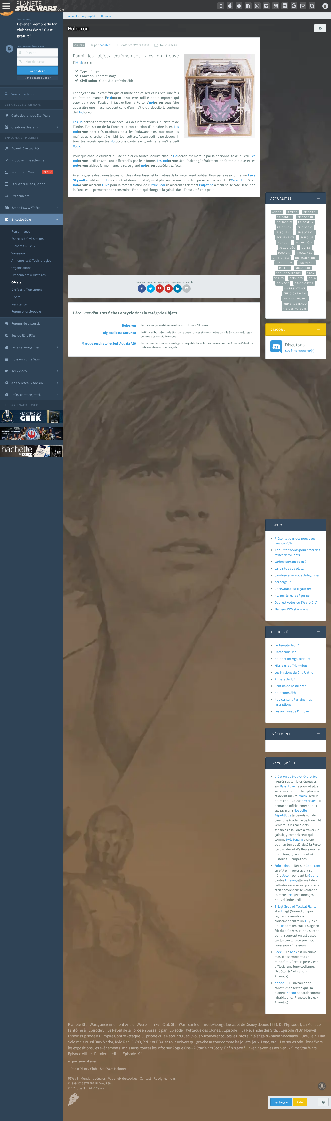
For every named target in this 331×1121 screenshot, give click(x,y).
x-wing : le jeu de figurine (292, 595)
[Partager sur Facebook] (142, 288)
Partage (280, 1102)
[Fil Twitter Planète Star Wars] (266, 6)
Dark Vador (104, 1041)
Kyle (289, 839)
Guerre (313, 875)
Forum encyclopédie (26, 311)
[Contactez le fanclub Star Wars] (303, 6)
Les (75, 122)
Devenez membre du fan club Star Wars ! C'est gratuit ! (37, 30)
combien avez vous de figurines (297, 575)
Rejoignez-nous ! (165, 1078)
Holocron (129, 325)
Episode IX (305, 222)
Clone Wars (313, 1041)
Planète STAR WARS (38, 6)
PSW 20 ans (307, 263)
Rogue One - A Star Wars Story (197, 1047)
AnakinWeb (134, 1024)
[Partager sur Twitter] (151, 288)
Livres (306, 247)
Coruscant (313, 865)
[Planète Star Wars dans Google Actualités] (294, 6)
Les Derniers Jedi (102, 1053)
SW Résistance (295, 288)
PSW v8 (73, 1078)
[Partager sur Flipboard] (169, 288)
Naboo (279, 983)
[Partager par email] (186, 288)
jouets (245, 1041)
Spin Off (283, 283)
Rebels (284, 268)
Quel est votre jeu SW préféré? (296, 602)
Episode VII (283, 232)
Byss (283, 786)
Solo (312, 278)
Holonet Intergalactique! (292, 659)
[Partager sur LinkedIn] (177, 288)
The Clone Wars (295, 293)
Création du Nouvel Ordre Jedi (296, 776)
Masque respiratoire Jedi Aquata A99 (109, 343)
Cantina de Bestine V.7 (290, 686)
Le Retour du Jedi (176, 1036)
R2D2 (146, 1041)
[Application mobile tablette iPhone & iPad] (230, 6)
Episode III (305, 217)
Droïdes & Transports (26, 289)
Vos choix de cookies (122, 1078)
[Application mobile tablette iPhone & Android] (220, 6)
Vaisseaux (18, 253)
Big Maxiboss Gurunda (119, 332)
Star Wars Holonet (113, 1068)
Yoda (76, 146)
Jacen (286, 875)
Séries (279, 278)
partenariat (20, 405)
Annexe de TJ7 (285, 679)
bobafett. (105, 45)
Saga (310, 273)
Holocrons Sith (285, 692)
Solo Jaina (282, 865)
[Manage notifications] (322, 1086)
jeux (255, 1041)
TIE (282, 911)
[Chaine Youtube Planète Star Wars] (275, 6)
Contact (145, 1078)
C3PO (136, 1041)
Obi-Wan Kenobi (306, 257)
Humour (283, 242)
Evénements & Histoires (28, 275)
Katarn (298, 839)
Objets (16, 282)
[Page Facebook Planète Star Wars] (248, 6)
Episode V (284, 227)
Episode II (284, 217)
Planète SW (284, 263)
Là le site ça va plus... (289, 568)
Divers (15, 297)
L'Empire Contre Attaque (119, 1036)
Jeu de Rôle (304, 242)
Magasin (284, 252)
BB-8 (160, 1041)
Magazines (304, 252)
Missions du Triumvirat (291, 665)
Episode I (310, 212)
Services (296, 278)
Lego (265, 1041)
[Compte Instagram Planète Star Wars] (257, 6)
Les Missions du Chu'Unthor (295, 672)
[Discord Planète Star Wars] (284, 6)
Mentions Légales (93, 1078)
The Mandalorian (295, 298)
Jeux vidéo (287, 247)
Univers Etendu (295, 303)
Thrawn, (291, 880)
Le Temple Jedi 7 (287, 645)
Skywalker (81, 180)
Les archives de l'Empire (292, 711)
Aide (300, 1102)
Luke (251, 175)
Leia (289, 895)
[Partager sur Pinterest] (160, 288)
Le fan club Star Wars (23, 104)
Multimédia (280, 257)
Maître (303, 796)
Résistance (19, 304)
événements (110, 1047)
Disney (251, 1024)
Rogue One (303, 268)
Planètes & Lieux (23, 246)
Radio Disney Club (84, 1068)
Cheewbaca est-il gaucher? (294, 589)
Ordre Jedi (238, 180)
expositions (83, 1047)
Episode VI (305, 227)
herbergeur (283, 582)
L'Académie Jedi (286, 652)
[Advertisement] (164, 236)
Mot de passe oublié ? (37, 77)
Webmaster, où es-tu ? (290, 561)
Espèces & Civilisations (27, 238)
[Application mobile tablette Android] (239, 6)
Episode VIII (306, 232)
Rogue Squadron (288, 273)
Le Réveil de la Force (124, 1030)
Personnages (20, 231)
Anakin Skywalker (283, 1036)
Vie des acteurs (295, 308)
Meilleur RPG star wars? (291, 609)
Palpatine (206, 185)
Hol (78, 62)
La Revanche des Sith (259, 1030)
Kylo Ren (122, 1041)
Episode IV (284, 222)
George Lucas (224, 1024)
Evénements (285, 237)
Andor (276, 212)
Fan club (307, 237)
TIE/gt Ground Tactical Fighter (296, 906)
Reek (278, 952)
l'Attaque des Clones (203, 1030)
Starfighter (304, 283)
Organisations (21, 268)
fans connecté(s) (299, 347)
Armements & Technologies (31, 260)
